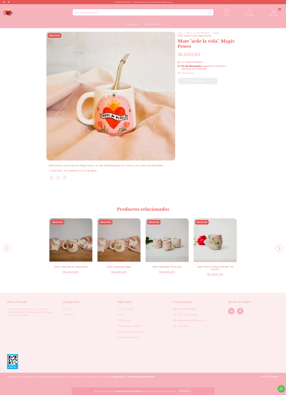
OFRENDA (151, 24)
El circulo (132, 24)
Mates (216, 33)
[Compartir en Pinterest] (64, 178)
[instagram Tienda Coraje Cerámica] (4, 2)
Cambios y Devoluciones (130, 331)
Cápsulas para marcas (129, 337)
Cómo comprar (125, 309)
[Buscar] (209, 12)
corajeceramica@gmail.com (191, 320)
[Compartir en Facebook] (51, 178)
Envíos (121, 314)
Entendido (185, 391)
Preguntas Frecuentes (129, 326)
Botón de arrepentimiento (141, 377)
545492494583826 (186, 309)
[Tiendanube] (269, 377)
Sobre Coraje (124, 320)
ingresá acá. (119, 377)
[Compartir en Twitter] (58, 178)
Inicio (180, 33)
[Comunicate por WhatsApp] (281, 388)
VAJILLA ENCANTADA (198, 33)
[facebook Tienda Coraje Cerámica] (9, 2)
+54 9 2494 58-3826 (187, 314)
